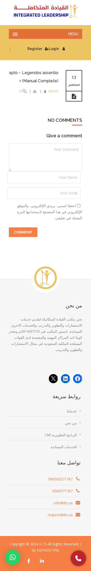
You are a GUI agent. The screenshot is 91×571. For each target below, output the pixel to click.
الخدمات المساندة (64, 446)
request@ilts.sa (60, 514)
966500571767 (60, 479)
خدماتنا (72, 411)
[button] (12, 557)
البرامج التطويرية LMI (60, 434)
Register (34, 49)
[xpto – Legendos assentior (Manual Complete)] (74, 96)
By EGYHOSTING (45, 550)
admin (53, 91)
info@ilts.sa (63, 502)
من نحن (71, 423)
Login (54, 49)
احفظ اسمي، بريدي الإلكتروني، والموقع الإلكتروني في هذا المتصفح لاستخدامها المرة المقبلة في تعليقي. (49, 211)
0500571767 (62, 491)
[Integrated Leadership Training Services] (45, 11)
